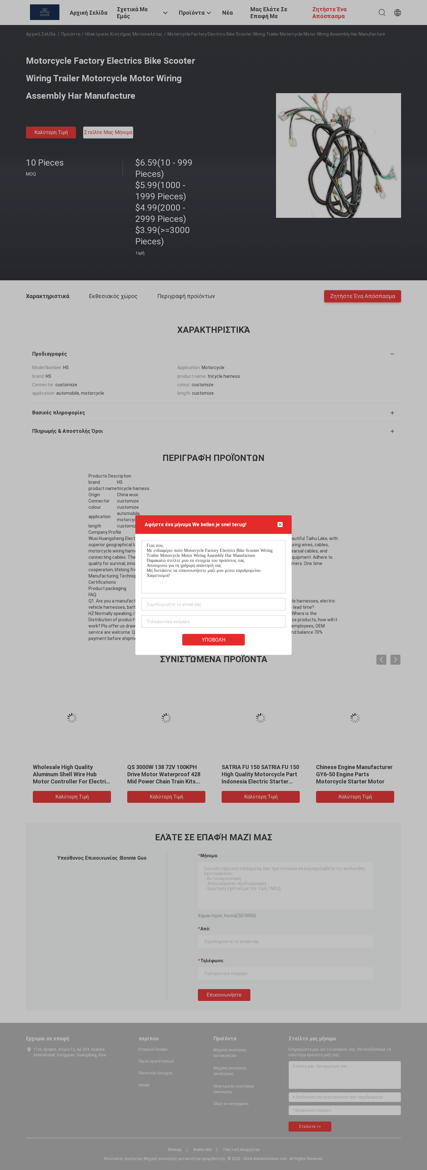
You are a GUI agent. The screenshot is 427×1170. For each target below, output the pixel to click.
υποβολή (213, 640)
